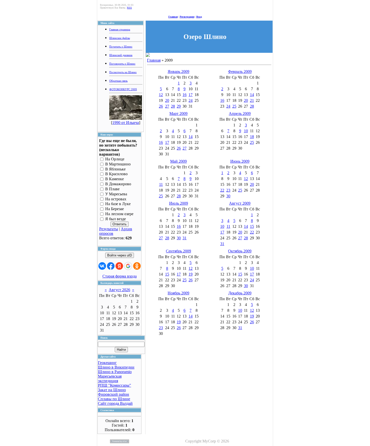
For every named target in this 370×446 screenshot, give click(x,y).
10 (246, 131)
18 (252, 137)
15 (252, 226)
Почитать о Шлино (120, 46)
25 (234, 106)
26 (161, 106)
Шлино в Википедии (116, 367)
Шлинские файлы (119, 38)
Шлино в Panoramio (115, 372)
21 (252, 100)
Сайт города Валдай (115, 403)
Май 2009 (178, 161)
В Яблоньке (115, 169)
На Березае (114, 209)
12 (161, 95)
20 (167, 100)
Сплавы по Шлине (114, 399)
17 (191, 95)
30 (228, 196)
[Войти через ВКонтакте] (102, 266)
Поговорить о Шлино (122, 63)
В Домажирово (118, 184)
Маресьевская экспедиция (110, 378)
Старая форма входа (119, 276)
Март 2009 (178, 113)
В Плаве (112, 189)
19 (191, 274)
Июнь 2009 (239, 161)
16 (184, 95)
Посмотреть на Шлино (123, 72)
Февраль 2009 (240, 71)
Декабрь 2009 (239, 293)
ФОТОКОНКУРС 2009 (123, 89)
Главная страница (119, 29)
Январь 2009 (178, 71)
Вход (199, 16)
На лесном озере (119, 214)
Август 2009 (239, 203)
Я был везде (115, 219)
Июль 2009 (178, 203)
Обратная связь (118, 80)
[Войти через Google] (128, 266)
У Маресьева (116, 194)
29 (179, 106)
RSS (129, 7)
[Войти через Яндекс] (119, 266)
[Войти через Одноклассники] (137, 266)
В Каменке (114, 179)
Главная (173, 16)
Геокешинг (107, 363)
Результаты (108, 229)
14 (252, 95)
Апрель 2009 (240, 113)
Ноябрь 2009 (178, 293)
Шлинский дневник (120, 55)
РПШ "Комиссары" (114, 385)
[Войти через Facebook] (111, 266)
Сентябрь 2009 (178, 251)
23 (228, 190)
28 (173, 106)
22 (222, 190)
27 (167, 106)
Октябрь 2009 (239, 251)
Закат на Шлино (112, 390)
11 (161, 184)
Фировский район (113, 394)
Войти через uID (119, 255)
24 (191, 100)
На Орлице (114, 159)
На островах (115, 199)
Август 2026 (119, 290)
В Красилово (116, 174)
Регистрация (187, 16)
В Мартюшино (118, 164)
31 (184, 238)
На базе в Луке (118, 204)
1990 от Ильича (125, 122)
